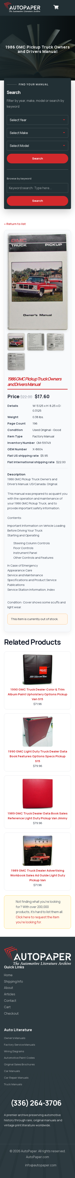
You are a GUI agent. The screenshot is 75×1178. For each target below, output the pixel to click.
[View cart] (56, 7)
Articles (9, 994)
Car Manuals (12, 1071)
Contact (10, 1000)
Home (8, 975)
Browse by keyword (19, 178)
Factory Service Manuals (19, 1044)
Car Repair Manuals (16, 1077)
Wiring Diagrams (14, 1051)
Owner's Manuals (14, 1038)
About (8, 987)
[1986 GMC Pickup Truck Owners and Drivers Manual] (16, 342)
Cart (7, 1007)
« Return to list (15, 224)
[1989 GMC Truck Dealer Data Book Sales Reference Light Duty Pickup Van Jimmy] (38, 793)
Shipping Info (13, 981)
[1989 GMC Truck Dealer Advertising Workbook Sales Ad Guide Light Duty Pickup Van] (38, 851)
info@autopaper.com (40, 1165)
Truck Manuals (13, 1084)
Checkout (11, 1013)
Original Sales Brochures (19, 1064)
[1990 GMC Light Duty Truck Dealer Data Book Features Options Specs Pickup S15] (38, 731)
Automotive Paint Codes (19, 1057)
